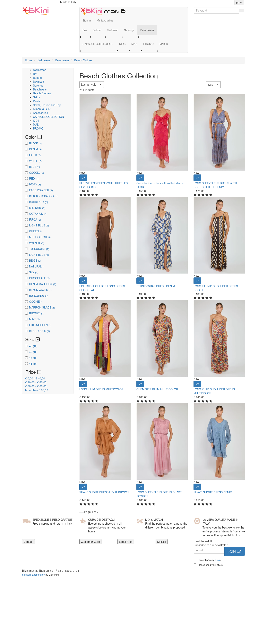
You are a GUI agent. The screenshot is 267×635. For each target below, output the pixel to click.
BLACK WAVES (40, 290)
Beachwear (147, 30)
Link (217, 560)
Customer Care (90, 542)
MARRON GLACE (42, 307)
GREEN (35, 231)
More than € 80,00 (36, 390)
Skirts (36, 97)
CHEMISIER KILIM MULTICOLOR (157, 389)
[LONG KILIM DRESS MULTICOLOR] (105, 338)
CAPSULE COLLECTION (97, 44)
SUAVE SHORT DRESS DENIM (213, 492)
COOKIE (36, 301)
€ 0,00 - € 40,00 (35, 378)
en (238, 2)
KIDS (122, 44)
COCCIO (36, 172)
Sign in (86, 20)
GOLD (35, 155)
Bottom (97, 30)
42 (33, 352)
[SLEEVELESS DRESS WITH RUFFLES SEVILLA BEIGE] (105, 132)
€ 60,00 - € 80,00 (36, 386)
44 (33, 358)
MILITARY (37, 208)
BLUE (34, 167)
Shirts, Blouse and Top (47, 105)
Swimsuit (112, 30)
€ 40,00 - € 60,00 (36, 382)
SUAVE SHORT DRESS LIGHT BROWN (104, 492)
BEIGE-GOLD (39, 331)
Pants (36, 101)
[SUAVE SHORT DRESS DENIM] (219, 441)
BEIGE (35, 260)
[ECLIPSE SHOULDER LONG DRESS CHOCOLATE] (105, 235)
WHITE (35, 161)
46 (33, 363)
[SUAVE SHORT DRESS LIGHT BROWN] (105, 441)
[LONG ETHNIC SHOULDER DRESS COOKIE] (219, 235)
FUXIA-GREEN (40, 325)
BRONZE (36, 313)
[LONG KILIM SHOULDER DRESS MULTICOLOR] (219, 338)
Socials (161, 542)
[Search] (241, 10)
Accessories (40, 113)
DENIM (35, 149)
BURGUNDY (38, 296)
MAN (134, 44)
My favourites (105, 20)
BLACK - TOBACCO (43, 196)
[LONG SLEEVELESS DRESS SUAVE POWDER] (162, 441)
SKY (33, 272)
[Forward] (81, 511)
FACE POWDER (41, 190)
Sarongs (129, 30)
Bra (84, 30)
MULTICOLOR (40, 237)
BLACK (35, 143)
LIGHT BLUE (39, 225)
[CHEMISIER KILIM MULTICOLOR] (162, 338)
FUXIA (35, 219)
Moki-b (163, 44)
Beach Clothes (42, 93)
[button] (98, 84)
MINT (34, 319)
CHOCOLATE (39, 278)
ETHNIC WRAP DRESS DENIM (155, 286)
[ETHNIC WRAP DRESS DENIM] (162, 235)
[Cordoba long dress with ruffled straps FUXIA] (162, 132)
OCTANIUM (38, 214)
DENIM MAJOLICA (42, 284)
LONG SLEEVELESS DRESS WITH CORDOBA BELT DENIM (215, 185)
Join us (235, 551)
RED (34, 178)
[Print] (83, 177)
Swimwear (39, 70)
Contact (28, 542)
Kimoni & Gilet (41, 109)
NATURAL (37, 266)
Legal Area (126, 542)
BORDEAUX (38, 202)
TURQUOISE (39, 249)
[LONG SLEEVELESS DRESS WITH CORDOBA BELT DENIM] (219, 132)
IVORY (35, 184)
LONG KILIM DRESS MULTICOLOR (101, 389)
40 (33, 346)
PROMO (148, 44)
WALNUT (36, 243)
